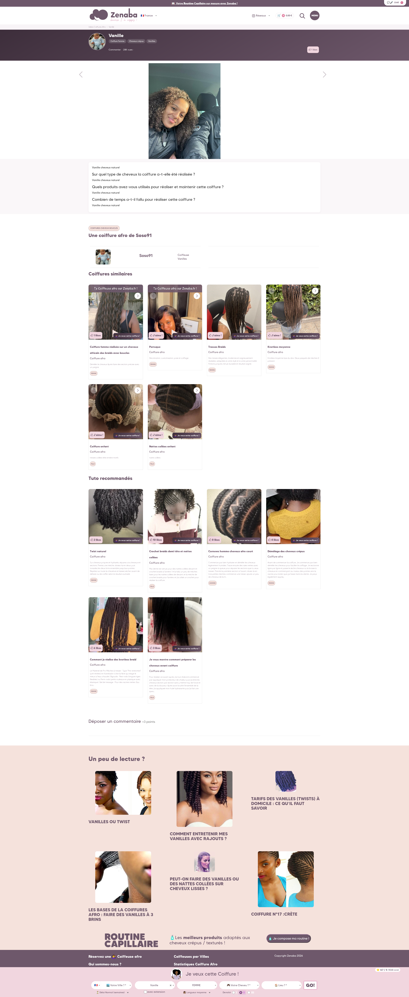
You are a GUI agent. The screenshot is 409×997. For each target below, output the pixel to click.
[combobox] (96, 985)
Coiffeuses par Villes (191, 956)
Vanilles (151, 41)
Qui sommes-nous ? (105, 964)
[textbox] (116, 985)
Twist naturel (98, 551)
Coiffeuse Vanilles (183, 256)
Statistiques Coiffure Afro (195, 964)
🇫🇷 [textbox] (96, 985)
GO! (310, 985)
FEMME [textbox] (196, 985)
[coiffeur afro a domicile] (176, 974)
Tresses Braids (217, 346)
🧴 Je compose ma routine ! (288, 938)
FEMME (93, 373)
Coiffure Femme (117, 41)
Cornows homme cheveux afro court (230, 551)
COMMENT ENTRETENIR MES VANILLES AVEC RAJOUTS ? (199, 836)
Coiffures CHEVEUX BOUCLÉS (104, 228)
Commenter (115, 49)
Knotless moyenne (279, 346)
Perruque (154, 346)
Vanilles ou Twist (109, 821)
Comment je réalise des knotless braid (113, 659)
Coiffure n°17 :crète (274, 914)
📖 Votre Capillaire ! (205, 3)
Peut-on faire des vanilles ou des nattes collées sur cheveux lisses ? (204, 883)
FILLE (93, 464)
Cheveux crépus (136, 41)
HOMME (212, 583)
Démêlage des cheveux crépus (286, 551)
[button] (138, 296)
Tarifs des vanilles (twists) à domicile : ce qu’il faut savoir (285, 803)
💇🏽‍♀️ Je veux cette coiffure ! (127, 336)
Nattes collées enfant (162, 446)
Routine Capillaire (131, 940)
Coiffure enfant (99, 446)
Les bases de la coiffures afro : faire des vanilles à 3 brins (121, 914)
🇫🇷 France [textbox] (147, 15)
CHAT (394, 2)
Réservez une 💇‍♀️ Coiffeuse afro (115, 956)
